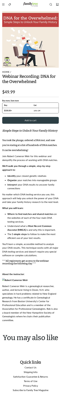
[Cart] (57, 4)
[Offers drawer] (10, 4)
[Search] (51, 4)
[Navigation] (3, 4)
